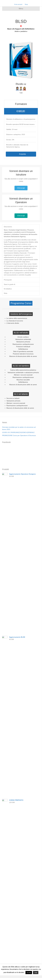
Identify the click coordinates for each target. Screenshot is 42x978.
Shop (26, 4)
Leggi (35, 972)
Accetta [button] (29, 972)
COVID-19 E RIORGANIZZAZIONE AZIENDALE (18, 432)
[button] (21, 154)
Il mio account (18, 4)
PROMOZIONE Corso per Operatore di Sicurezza (19, 435)
